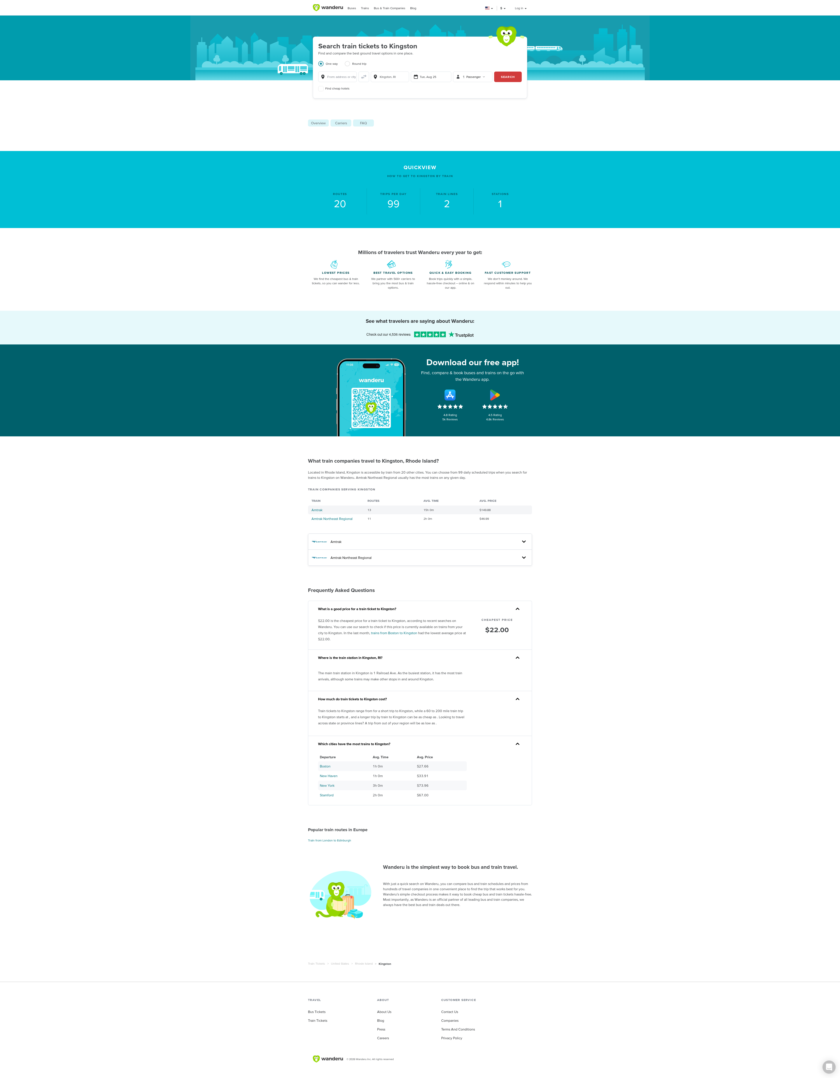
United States (340, 963)
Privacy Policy (451, 1038)
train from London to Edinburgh (329, 840)
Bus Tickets (317, 1012)
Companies (449, 1020)
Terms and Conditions (458, 1029)
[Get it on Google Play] (495, 395)
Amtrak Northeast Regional (332, 519)
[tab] (331, 66)
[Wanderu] (328, 7)
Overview (318, 123)
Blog (413, 8)
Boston (325, 766)
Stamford (327, 795)
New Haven (329, 776)
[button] (489, 8)
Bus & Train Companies (389, 8)
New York (327, 785)
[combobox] (337, 77)
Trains (365, 8)
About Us (384, 1012)
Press (381, 1029)
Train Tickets (316, 963)
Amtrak (317, 510)
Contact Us (449, 1012)
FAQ (363, 123)
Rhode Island (364, 963)
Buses (352, 8)
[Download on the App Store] (450, 395)
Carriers (341, 123)
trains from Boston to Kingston (394, 633)
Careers (383, 1038)
